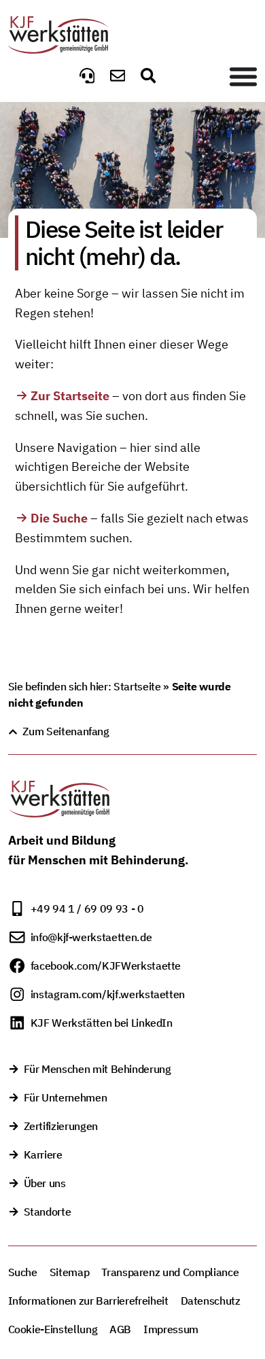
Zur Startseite (70, 396)
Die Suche (59, 518)
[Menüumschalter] (243, 76)
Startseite (136, 686)
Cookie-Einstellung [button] (53, 1329)
